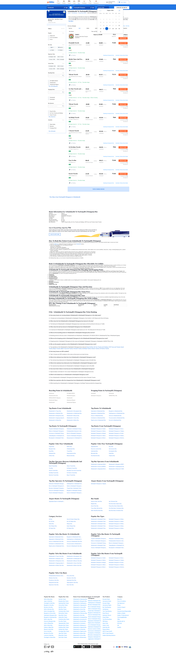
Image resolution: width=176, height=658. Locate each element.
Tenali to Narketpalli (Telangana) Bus (96, 616)
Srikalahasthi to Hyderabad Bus (80, 599)
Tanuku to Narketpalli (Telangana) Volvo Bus (100, 547)
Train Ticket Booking (107, 611)
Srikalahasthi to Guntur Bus (79, 609)
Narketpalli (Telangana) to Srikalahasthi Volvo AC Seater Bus (122, 523)
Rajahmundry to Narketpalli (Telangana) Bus (97, 622)
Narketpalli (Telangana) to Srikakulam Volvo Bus (119, 564)
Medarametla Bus (71, 455)
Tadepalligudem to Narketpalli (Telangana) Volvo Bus (120, 545)
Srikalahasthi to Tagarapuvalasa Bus (57, 418)
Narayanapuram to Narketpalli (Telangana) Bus (77, 438)
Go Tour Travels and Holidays (101, 347)
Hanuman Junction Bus (96, 448)
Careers (119, 609)
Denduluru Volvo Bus (71, 578)
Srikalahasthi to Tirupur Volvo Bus (56, 556)
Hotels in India (106, 625)
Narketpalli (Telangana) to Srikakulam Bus (118, 435)
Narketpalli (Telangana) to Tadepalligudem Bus (119, 431)
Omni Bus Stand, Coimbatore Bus (116, 508)
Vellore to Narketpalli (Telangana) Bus (96, 608)
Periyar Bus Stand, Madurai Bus (116, 506)
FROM (48, 5)
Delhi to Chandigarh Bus (49, 611)
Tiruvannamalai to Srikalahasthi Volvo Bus (76, 543)
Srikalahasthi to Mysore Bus (79, 633)
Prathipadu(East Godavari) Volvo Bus (57, 575)
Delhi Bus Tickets (62, 607)
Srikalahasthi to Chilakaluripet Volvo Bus (75, 558)
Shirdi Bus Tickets (62, 609)
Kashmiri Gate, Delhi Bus (96, 501)
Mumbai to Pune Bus (48, 633)
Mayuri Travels (56, 348)
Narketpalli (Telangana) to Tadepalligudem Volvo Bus (120, 560)
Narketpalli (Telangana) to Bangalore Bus (100, 433)
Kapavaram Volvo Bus (54, 584)
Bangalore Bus (52, 448)
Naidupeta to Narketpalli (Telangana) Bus (97, 637)
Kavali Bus (51, 451)
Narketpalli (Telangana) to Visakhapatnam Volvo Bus (102, 558)
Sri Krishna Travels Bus (72, 472)
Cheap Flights (106, 617)
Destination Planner (107, 615)
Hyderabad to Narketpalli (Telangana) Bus (97, 626)
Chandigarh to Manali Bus (49, 637)
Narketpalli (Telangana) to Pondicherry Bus (118, 433)
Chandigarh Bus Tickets (64, 631)
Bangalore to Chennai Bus (49, 613)
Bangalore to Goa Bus (49, 605)
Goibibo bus (56, 244)
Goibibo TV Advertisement (123, 615)
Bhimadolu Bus (94, 453)
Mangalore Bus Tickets (64, 625)
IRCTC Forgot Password (108, 633)
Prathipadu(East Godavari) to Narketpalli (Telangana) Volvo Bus (123, 540)
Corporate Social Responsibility (124, 611)
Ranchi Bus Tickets (63, 637)
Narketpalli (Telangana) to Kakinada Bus (100, 431)
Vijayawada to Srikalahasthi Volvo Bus (57, 539)
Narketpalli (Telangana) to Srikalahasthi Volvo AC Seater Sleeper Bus (124, 519)
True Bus (51, 468)
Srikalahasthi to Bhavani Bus (73, 415)
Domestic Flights (106, 603)
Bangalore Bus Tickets (63, 601)
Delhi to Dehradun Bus (49, 609)
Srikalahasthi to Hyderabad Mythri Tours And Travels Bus (103, 464)
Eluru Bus (111, 446)
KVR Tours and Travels (114, 347)
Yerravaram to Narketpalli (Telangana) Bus (58, 433)
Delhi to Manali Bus (48, 599)
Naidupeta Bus (52, 453)
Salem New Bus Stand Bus (97, 510)
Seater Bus (51, 523)
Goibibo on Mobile (121, 613)
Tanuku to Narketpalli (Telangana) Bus (75, 435)
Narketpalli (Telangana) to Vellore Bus (99, 435)
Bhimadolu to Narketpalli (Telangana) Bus (97, 635)
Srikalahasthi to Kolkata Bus (55, 420)
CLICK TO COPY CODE (54, 234)
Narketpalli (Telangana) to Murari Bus (99, 438)
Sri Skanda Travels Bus (72, 468)
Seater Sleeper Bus (71, 526)
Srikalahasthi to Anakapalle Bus (80, 617)
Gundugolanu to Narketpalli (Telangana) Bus (97, 632)
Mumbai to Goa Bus (48, 607)
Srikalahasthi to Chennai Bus (79, 607)
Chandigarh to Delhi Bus (49, 603)
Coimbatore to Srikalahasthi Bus (98, 418)
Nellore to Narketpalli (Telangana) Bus (57, 431)
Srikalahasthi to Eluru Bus (78, 615)
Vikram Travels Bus (71, 466)
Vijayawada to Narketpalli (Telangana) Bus (97, 620)
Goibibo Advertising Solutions (109, 635)
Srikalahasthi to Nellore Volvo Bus (74, 565)
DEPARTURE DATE (101, 5)
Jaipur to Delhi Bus (48, 601)
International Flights (107, 605)
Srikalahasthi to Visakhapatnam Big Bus (117, 466)
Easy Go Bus (90, 347)
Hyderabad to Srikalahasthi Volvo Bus (57, 537)
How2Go (119, 627)
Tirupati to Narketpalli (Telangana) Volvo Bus (100, 538)
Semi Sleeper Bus (53, 526)
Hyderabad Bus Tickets (64, 603)
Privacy (119, 605)
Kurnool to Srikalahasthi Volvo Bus (74, 546)
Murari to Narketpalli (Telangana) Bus (75, 433)
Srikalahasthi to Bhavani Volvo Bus (74, 560)
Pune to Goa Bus (47, 631)
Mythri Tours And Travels (67, 348)
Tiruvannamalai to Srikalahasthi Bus (117, 418)
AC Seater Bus (52, 528)
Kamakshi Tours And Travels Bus (74, 470)
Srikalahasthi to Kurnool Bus (79, 635)
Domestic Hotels (106, 599)
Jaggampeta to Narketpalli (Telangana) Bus (97, 639)
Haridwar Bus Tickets (63, 629)
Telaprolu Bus (112, 455)
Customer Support (121, 607)
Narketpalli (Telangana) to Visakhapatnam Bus (101, 428)
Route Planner (106, 613)
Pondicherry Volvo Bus (54, 580)
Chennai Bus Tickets (63, 605)
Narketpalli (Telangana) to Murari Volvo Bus (100, 567)
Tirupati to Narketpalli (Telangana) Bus (57, 428)
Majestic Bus (94, 503)
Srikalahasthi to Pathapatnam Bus (56, 415)
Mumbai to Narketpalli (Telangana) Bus (96, 604)
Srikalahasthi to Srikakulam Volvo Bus (57, 558)
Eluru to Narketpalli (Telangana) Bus (96, 606)
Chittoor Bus (51, 455)
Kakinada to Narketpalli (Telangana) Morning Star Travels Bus (62, 483)
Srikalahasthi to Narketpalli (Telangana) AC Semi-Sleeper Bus (104, 528)
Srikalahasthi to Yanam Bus (73, 418)
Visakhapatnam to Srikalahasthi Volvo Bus (76, 539)
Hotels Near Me (106, 627)
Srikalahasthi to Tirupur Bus (55, 411)
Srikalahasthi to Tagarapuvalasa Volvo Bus (58, 563)
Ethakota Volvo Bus (53, 578)
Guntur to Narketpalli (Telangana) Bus (96, 618)
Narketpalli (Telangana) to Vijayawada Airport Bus (102, 483)
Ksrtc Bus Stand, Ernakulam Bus (116, 510)
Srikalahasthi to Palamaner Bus (80, 613)
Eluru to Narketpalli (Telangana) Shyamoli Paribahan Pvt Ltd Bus (63, 486)
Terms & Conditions (121, 601)
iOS (80, 244)
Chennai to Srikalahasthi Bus (115, 415)
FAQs (118, 619)
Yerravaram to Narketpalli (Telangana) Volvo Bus (101, 543)
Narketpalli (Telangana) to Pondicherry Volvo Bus (119, 562)
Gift (118, 625)
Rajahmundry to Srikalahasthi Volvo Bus (57, 546)
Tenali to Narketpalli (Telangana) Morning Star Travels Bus (61, 492)
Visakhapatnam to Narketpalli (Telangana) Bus (98, 602)
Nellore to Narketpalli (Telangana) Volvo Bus (100, 540)
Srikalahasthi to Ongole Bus (79, 611)
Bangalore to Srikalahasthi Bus (115, 411)
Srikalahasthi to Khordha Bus (79, 621)
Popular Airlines (106, 629)
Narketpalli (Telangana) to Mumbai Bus (117, 438)
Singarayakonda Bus (71, 453)
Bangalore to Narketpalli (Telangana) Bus (97, 612)
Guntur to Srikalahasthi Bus (97, 415)
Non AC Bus (51, 521)
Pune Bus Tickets (62, 621)
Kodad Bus (111, 453)
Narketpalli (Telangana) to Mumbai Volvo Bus (118, 567)
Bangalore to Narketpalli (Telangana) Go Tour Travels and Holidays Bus (82, 490)
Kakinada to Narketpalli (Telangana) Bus (97, 600)
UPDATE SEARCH (121, 7)
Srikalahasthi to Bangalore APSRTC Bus (117, 464)
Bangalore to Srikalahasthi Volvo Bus (75, 537)
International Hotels (107, 601)
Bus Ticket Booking (107, 607)
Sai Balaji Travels (86, 348)
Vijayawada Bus (94, 446)
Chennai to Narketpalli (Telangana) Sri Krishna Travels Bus (62, 490)
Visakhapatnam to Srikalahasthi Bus (117, 413)
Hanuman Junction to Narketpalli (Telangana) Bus (99, 628)
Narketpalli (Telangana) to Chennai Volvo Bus (119, 558)
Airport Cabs (105, 623)
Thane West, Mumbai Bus (96, 508)
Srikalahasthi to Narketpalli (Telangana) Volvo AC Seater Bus (104, 523)
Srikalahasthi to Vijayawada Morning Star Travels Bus (102, 468)
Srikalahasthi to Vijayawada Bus (80, 605)
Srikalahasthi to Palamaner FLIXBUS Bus (118, 468)
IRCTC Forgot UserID (107, 631)
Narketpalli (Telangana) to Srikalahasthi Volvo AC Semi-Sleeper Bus (123, 521)
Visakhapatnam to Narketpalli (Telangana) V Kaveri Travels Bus (80, 483)
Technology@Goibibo (122, 617)
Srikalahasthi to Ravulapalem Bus (74, 411)
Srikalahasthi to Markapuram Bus (80, 625)
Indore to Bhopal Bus (48, 623)
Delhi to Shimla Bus (48, 625)
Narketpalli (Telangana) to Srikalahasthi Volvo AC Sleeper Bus (122, 526)
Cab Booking (105, 609)
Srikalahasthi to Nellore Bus (73, 420)
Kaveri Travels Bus (53, 466)
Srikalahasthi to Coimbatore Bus (80, 623)
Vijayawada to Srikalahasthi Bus (98, 413)
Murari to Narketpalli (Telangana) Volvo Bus (118, 543)
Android (77, 244)
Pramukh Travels (77, 348)
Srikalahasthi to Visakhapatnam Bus (81, 603)
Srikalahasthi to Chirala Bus (79, 629)
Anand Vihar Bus (94, 506)
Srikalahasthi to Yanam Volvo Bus (74, 563)
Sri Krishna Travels (104, 348)
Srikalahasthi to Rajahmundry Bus (80, 631)
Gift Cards (119, 623)
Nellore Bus (69, 446)
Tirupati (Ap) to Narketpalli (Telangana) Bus (97, 610)
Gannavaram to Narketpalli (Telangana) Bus (97, 630)
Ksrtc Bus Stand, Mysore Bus (115, 503)
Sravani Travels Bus (53, 470)
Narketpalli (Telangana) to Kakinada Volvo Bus (101, 560)
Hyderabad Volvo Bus (71, 580)
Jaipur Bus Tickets (63, 633)
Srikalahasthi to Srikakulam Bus (56, 413)
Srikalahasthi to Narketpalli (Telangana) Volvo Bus (102, 545)
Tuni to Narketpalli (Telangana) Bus (95, 624)
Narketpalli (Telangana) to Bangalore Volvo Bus (101, 562)
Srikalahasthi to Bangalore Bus (80, 601)
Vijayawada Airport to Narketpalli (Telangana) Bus (60, 501)
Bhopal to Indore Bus (48, 629)
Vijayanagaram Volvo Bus (72, 582)
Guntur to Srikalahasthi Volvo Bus (56, 541)
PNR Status (105, 621)
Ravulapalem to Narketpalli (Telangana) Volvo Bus (120, 547)
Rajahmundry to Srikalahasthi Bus (98, 420)
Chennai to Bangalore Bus (49, 621)
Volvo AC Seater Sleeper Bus (73, 519)
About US (119, 599)
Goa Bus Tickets (62, 599)
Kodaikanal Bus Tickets (64, 627)
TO (73, 5)
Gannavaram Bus (113, 448)
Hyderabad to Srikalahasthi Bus (98, 411)
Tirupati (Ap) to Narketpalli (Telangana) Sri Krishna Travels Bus (80, 488)
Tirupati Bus (69, 451)
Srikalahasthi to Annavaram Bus (80, 619)
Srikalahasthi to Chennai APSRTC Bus (99, 466)
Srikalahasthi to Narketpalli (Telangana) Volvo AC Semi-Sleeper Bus (105, 521)
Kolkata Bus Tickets (63, 617)
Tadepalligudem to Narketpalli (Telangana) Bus (59, 435)
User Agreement (121, 603)
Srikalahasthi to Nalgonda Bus (79, 627)
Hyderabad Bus (94, 451)
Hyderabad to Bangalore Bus (50, 615)
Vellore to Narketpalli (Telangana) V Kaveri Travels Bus (79, 486)
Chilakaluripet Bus (71, 448)
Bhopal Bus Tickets (63, 635)
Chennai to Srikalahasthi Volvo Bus (74, 541)
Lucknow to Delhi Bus (48, 635)
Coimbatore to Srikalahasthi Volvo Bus (57, 543)
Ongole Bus (51, 446)
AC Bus (50, 519)
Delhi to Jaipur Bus (48, 619)
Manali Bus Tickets (63, 615)
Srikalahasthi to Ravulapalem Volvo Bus (75, 556)
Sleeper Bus (69, 523)
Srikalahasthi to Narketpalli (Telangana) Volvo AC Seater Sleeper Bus (106, 519)
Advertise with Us (121, 621)
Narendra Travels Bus (53, 475)
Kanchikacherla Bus (95, 455)
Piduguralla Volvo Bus (53, 582)
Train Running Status (107, 619)
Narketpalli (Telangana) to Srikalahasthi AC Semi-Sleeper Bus (122, 528)
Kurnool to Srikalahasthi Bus (115, 420)
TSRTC (77, 34)
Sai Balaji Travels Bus (53, 472)
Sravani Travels (95, 348)
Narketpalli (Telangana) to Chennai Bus (117, 428)
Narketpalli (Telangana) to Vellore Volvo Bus (100, 564)
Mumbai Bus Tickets (63, 613)
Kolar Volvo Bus (70, 584)
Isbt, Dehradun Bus (113, 501)
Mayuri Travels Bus (71, 475)
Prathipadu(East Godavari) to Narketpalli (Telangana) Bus (79, 431)
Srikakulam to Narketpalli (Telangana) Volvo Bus (119, 538)
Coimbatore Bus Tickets (64, 611)
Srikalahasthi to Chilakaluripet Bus (74, 413)
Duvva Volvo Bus (70, 575)
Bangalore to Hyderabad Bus (50, 617)
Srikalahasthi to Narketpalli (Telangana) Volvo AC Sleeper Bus (104, 526)
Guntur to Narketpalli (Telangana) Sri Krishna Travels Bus (79, 492)
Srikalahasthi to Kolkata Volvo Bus (56, 565)
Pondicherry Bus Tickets (64, 619)
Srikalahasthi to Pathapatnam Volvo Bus (57, 560)
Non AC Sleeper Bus (71, 521)
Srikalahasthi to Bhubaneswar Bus (80, 637)
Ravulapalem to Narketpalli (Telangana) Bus (58, 438)
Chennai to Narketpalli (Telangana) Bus (96, 614)
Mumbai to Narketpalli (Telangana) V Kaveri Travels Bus (61, 488)
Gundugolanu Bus (113, 451)
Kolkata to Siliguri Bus (48, 627)
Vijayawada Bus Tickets (64, 623)
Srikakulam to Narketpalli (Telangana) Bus (76, 428)
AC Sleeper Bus (70, 528)
